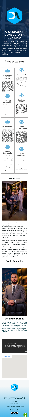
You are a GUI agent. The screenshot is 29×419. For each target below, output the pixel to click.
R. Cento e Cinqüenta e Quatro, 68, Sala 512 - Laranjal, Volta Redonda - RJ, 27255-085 (14, 398)
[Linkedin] (17, 413)
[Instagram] (14, 413)
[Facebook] (12, 413)
